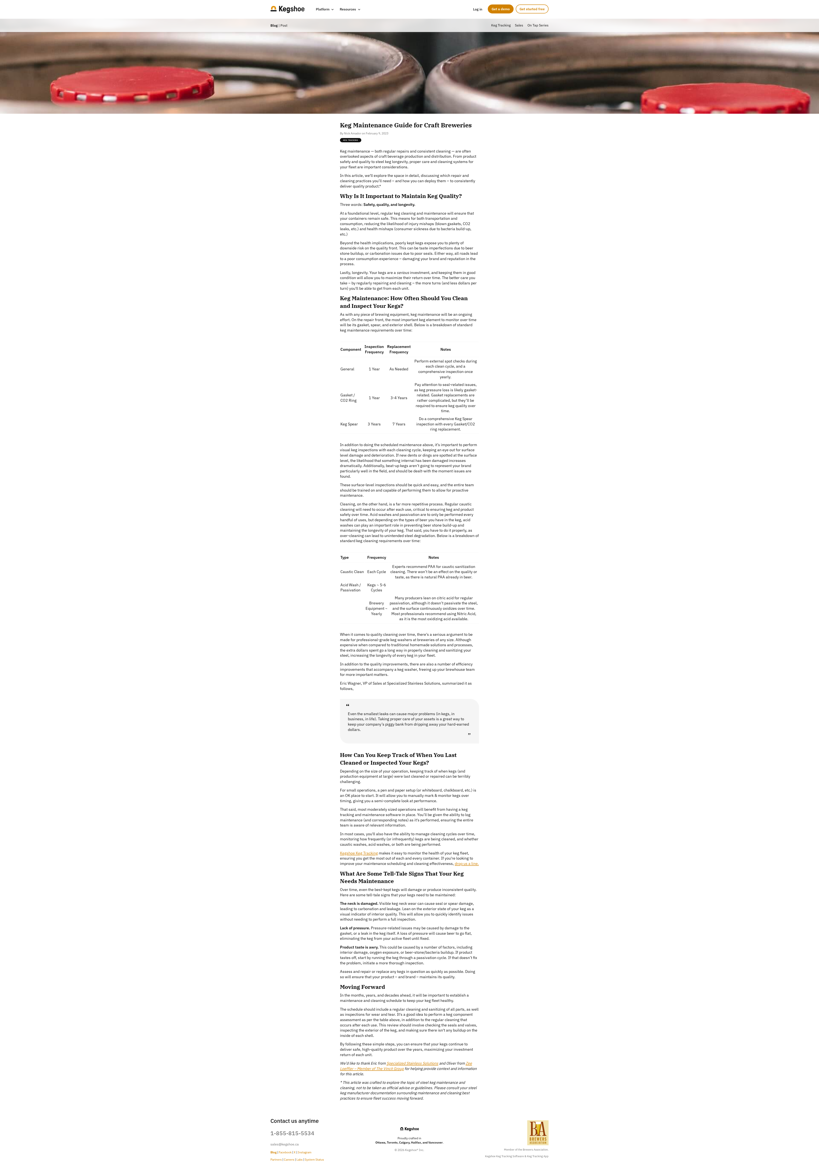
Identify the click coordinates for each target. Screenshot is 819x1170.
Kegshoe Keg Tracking (359, 853)
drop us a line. (467, 863)
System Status (314, 1159)
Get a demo (501, 9)
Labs (299, 1159)
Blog (274, 25)
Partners (276, 1159)
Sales (519, 25)
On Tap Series (538, 25)
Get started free (532, 9)
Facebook (285, 1152)
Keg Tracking (501, 25)
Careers (289, 1159)
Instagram (304, 1152)
